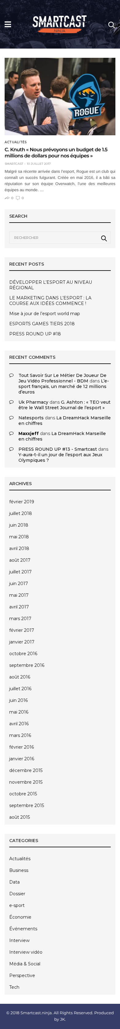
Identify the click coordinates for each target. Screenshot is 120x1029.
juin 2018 (18, 525)
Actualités (16, 142)
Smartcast (14, 163)
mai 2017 (19, 595)
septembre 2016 (26, 665)
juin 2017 (18, 583)
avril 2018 (19, 548)
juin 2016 (18, 700)
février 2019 (21, 502)
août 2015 (19, 817)
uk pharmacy (33, 402)
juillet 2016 (20, 688)
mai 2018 (19, 537)
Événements (23, 929)
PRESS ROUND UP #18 (35, 334)
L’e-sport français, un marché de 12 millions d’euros (63, 386)
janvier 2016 (21, 759)
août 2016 (19, 677)
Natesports (31, 418)
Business (18, 870)
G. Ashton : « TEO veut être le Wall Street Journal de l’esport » (64, 404)
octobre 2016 (23, 653)
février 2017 (21, 630)
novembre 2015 (25, 782)
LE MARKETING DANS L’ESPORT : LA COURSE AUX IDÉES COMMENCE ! (50, 300)
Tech (14, 987)
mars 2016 (20, 735)
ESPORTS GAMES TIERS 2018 (42, 324)
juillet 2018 (20, 513)
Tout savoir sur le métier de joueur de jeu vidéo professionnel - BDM (62, 378)
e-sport (17, 905)
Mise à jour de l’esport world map (44, 313)
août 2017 (19, 560)
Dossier (17, 893)
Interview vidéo (25, 952)
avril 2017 (19, 607)
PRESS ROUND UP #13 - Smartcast (57, 449)
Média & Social (24, 964)
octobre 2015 (23, 794)
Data (14, 882)
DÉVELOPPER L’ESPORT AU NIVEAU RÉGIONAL (50, 285)
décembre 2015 (25, 770)
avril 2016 (19, 723)
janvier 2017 (21, 642)
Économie (20, 917)
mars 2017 (20, 618)
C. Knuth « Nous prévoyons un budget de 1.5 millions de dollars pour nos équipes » (56, 153)
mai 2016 (18, 712)
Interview (19, 940)
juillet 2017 (20, 572)
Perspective (22, 975)
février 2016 (21, 747)
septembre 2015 (26, 805)
